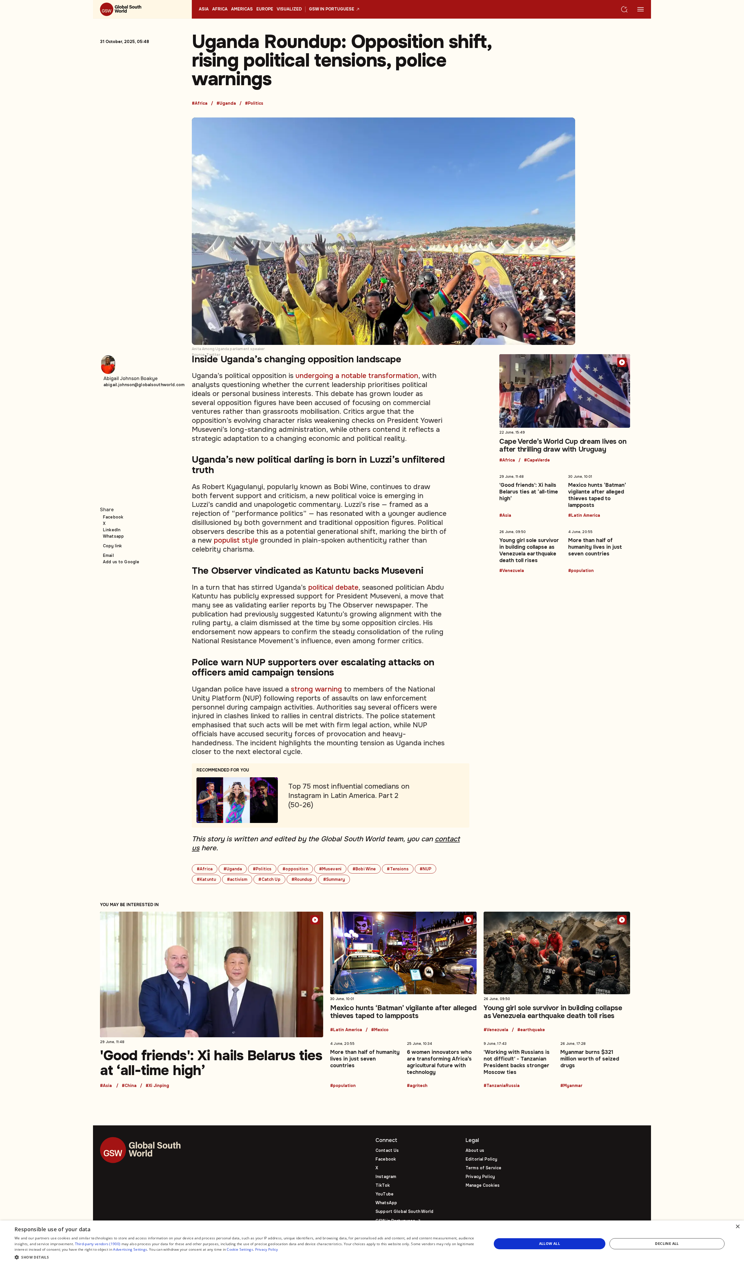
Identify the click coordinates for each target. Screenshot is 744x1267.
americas (242, 9)
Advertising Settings (130, 1249)
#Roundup (301, 879)
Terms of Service (483, 1167)
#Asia (505, 515)
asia (204, 9)
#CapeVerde (537, 460)
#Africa (200, 103)
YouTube (384, 1194)
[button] (246, 1257)
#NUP (426, 869)
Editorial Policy (481, 1159)
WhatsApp (386, 1202)
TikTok (382, 1185)
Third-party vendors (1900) (98, 1243)
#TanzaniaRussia (502, 1086)
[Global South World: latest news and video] (142, 9)
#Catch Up (269, 879)
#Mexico (380, 1030)
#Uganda (226, 103)
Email (108, 555)
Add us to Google (121, 561)
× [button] (737, 1227)
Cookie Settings (240, 1249)
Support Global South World (404, 1211)
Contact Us (387, 1150)
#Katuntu (206, 879)
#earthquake (531, 1030)
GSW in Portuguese (331, 9)
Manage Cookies (483, 1185)
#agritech (417, 1086)
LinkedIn (111, 529)
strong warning (316, 689)
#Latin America (584, 515)
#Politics (254, 103)
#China (129, 1086)
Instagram (385, 1176)
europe (264, 9)
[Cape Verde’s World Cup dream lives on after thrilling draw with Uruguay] (564, 408)
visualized (289, 9)
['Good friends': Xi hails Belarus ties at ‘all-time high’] (530, 495)
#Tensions (397, 869)
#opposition (295, 869)
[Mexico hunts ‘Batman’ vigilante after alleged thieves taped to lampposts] (599, 495)
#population (581, 571)
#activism (237, 879)
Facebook (113, 517)
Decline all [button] (667, 1243)
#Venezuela (511, 571)
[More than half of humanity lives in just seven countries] (599, 550)
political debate (333, 587)
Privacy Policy (480, 1176)
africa (220, 9)
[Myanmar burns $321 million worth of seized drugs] (595, 1063)
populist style (236, 540)
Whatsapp (113, 536)
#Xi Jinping (157, 1086)
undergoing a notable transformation (357, 375)
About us (475, 1150)
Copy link (112, 545)
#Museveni (330, 869)
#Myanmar (571, 1086)
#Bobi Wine (364, 869)
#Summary (334, 879)
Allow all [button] (549, 1243)
